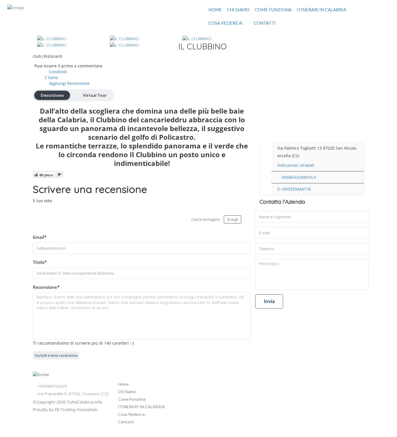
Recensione (46, 287)
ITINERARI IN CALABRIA (321, 9)
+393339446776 (296, 189)
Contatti (265, 23)
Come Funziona (273, 9)
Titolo (40, 262)
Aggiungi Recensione (69, 83)
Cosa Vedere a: (225, 23)
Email (40, 237)
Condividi (57, 71)
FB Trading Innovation (76, 409)
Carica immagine (205, 219)
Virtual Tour (95, 95)
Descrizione (52, 95)
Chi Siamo (238, 9)
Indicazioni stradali (295, 165)
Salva (52, 77)
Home (215, 9)
